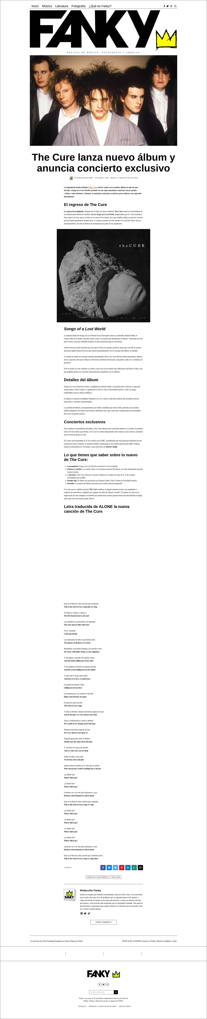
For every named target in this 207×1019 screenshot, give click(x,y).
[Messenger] (109, 867)
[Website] (89, 913)
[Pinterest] (121, 867)
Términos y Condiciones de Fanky (102, 1006)
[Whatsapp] (134, 867)
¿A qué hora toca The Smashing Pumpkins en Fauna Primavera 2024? (56, 941)
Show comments (104, 922)
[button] (116, 992)
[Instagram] (171, 6)
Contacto (82, 1006)
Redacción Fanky (90, 890)
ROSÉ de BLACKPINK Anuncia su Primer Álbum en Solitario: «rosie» (149, 941)
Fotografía (78, 6)
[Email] (140, 867)
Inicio (35, 6)
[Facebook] (164, 6)
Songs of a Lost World (97, 877)
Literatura (61, 6)
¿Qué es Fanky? (100, 6)
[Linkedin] (128, 867)
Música (47, 6)
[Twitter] (167, 6)
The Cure (93, 187)
